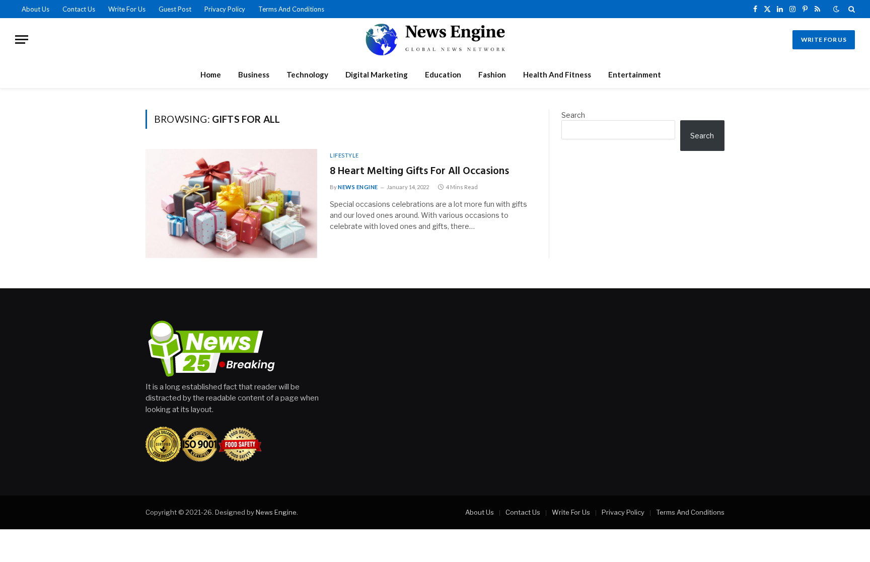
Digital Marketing (376, 74)
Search (573, 115)
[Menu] (21, 39)
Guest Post (175, 9)
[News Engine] (435, 39)
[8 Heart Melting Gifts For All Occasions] (231, 203)
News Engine (358, 187)
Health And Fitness (557, 74)
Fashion (492, 74)
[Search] (850, 9)
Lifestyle (344, 155)
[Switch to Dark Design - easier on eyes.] (836, 9)
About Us (35, 9)
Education (443, 74)
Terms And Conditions (291, 9)
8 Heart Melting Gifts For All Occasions (419, 172)
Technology (307, 74)
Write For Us (127, 9)
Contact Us (78, 9)
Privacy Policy (224, 9)
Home (210, 74)
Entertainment (634, 74)
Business (253, 74)
